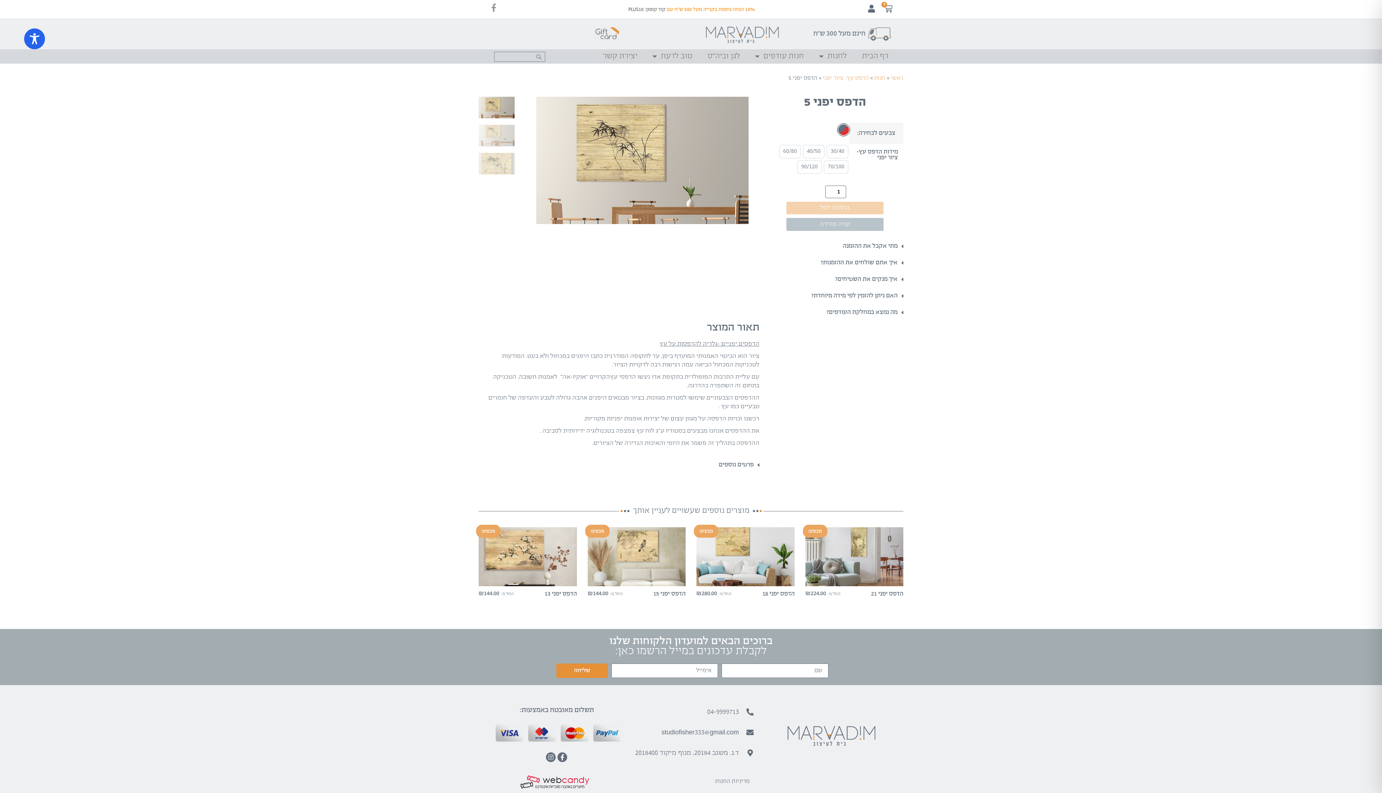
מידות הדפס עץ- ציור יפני (877, 155)
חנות (879, 78)
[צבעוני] (843, 129)
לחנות (837, 56)
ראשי (897, 78)
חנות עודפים (783, 56)
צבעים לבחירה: (876, 133)
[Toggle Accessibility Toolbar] (34, 39)
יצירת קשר (620, 56)
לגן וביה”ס (724, 56)
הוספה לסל (835, 208)
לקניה (854, 579)
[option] (837, 151)
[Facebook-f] (562, 757)
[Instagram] (551, 757)
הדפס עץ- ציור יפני (846, 78)
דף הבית (875, 56)
